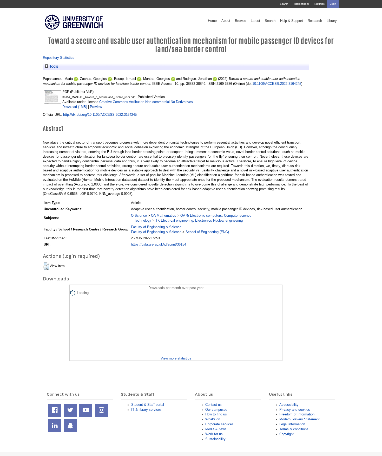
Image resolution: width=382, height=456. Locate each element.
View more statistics (176, 358)
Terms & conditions (293, 429)
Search (284, 3)
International (301, 3)
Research (315, 21)
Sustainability (215, 439)
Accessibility (289, 405)
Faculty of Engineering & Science (156, 227)
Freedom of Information (296, 414)
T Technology (141, 220)
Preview (96, 107)
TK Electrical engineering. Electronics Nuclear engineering (199, 220)
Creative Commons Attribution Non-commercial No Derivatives (146, 102)
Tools (53, 66)
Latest (255, 21)
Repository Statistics (58, 58)
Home (212, 21)
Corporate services (219, 424)
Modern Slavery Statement (299, 419)
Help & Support (291, 21)
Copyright (286, 434)
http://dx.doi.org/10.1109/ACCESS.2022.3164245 (100, 115)
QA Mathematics (163, 215)
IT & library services (146, 410)
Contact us (213, 405)
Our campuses (216, 410)
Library (332, 21)
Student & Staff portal (147, 405)
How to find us (216, 414)
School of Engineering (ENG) (207, 232)
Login (333, 3)
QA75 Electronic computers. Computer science (215, 215)
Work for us (214, 434)
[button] (46, 266)
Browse (240, 21)
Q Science (139, 215)
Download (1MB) (74, 107)
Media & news (216, 429)
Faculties (319, 3)
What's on (212, 419)
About (225, 21)
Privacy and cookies (294, 410)
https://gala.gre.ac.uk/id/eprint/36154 (158, 244)
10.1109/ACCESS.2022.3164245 (276, 84)
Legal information (292, 424)
